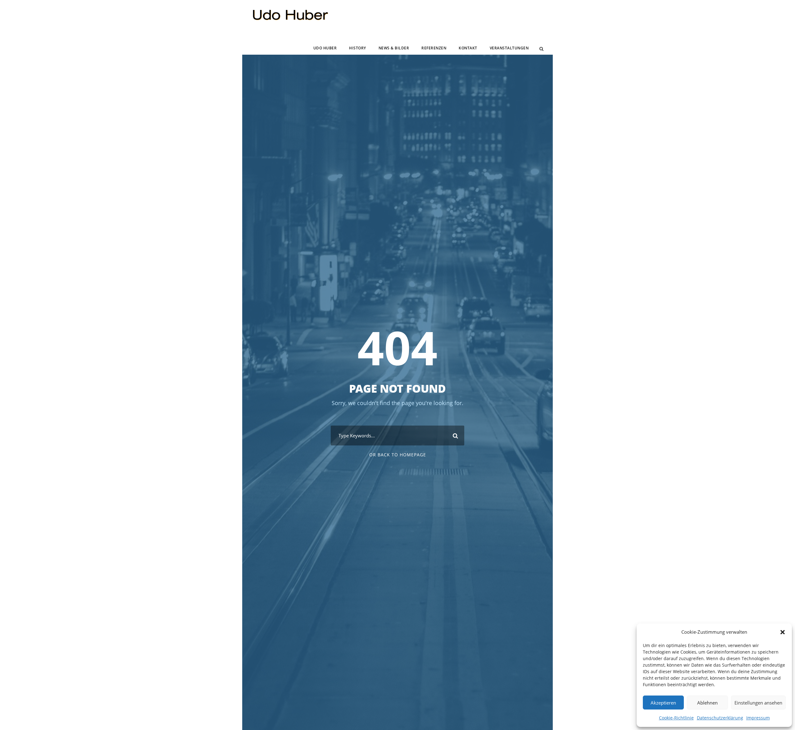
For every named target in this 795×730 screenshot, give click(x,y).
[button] (782, 632)
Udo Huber (325, 48)
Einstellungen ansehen (758, 703)
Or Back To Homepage (397, 455)
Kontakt (468, 48)
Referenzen (433, 48)
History (357, 48)
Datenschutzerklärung (720, 718)
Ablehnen (707, 703)
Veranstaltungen (509, 48)
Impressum (758, 718)
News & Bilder (394, 48)
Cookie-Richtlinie (676, 718)
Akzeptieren (663, 703)
